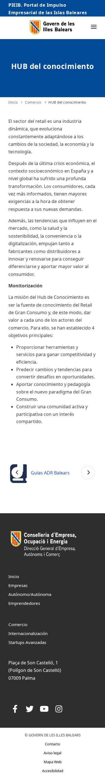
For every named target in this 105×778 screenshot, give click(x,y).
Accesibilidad (52, 770)
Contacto (52, 743)
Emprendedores (24, 603)
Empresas (17, 585)
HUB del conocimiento (67, 102)
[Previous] (17, 472)
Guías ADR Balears (50, 473)
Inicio (13, 102)
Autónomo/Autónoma (29, 594)
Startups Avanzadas (27, 642)
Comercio (33, 102)
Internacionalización (28, 633)
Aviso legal (52, 752)
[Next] (88, 472)
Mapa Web (53, 761)
